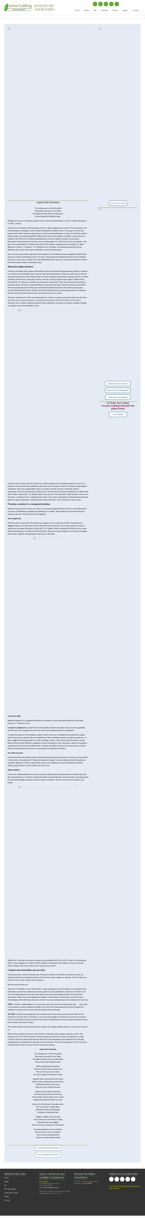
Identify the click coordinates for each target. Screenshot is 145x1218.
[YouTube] (117, 4)
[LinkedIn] (111, 4)
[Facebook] (95, 4)
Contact (135, 10)
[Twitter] (100, 4)
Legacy (125, 10)
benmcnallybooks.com (51, 1187)
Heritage (104, 10)
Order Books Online (11, 1193)
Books (86, 10)
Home (77, 10)
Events (115, 10)
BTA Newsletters (10, 1189)
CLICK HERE (87, 1183)
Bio (95, 10)
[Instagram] (106, 4)
